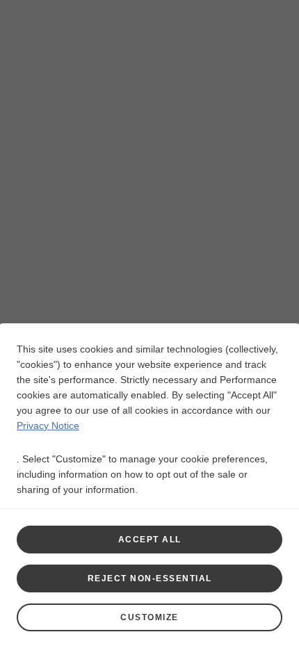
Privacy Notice (48, 425)
